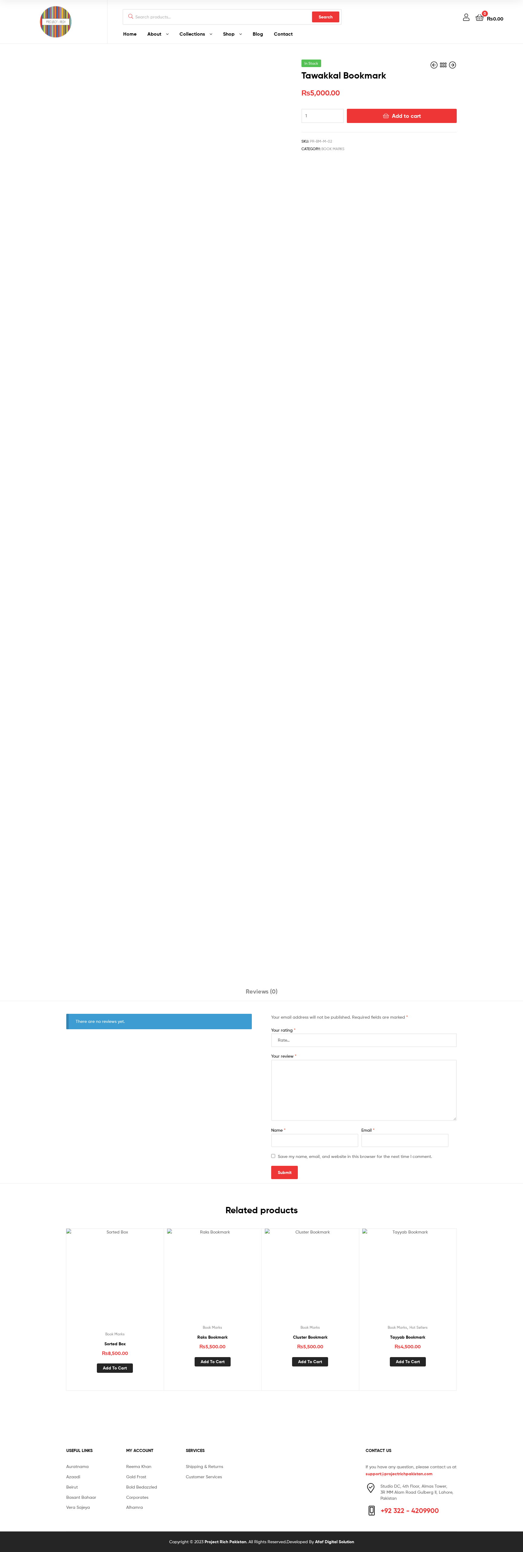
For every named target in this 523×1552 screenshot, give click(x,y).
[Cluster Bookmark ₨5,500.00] (452, 65)
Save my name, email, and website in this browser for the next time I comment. (355, 1156)
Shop (229, 34)
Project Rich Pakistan (225, 1541)
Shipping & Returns (204, 1466)
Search (326, 17)
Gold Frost (136, 1476)
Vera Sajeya (78, 1507)
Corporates (137, 1497)
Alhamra (134, 1507)
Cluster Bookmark (310, 1337)
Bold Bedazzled (141, 1486)
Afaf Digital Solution (334, 1541)
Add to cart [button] (115, 1368)
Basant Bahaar (81, 1497)
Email (368, 1130)
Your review (284, 1056)
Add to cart (406, 115)
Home (130, 34)
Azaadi (73, 1476)
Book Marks (332, 149)
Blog (258, 34)
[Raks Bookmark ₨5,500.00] (434, 65)
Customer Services (204, 1476)
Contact (283, 34)
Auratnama (77, 1466)
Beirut (72, 1486)
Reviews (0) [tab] (262, 991)
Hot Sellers (419, 1327)
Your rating (283, 1030)
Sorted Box (115, 1344)
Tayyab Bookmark (407, 1337)
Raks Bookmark (212, 1337)
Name (278, 1130)
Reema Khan (138, 1466)
